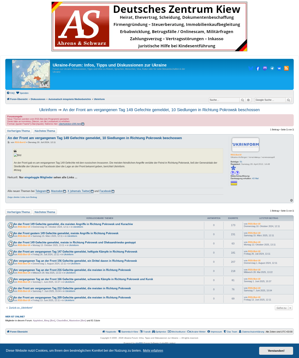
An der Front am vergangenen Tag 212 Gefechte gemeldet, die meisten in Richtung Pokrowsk (72, 288)
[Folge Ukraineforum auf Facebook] (258, 69)
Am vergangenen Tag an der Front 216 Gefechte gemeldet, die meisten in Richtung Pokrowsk (72, 270)
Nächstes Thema (45, 131)
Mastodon (57, 191)
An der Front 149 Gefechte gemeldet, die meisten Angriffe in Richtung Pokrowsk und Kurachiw (73, 224)
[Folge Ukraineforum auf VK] (279, 69)
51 (241, 162)
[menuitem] (11, 93)
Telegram (40, 191)
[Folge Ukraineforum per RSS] (286, 69)
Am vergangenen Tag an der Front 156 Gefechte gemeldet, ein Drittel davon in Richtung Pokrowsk (75, 260)
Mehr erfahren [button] (153, 350)
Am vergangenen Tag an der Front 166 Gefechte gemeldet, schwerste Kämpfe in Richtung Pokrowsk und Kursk (83, 279)
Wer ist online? (15, 316)
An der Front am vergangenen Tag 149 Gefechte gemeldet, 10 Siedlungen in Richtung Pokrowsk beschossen (161, 110)
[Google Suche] (288, 100)
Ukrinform (48, 110)
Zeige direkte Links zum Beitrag (22, 197)
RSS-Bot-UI (236, 155)
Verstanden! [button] (276, 350)
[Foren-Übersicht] (31, 74)
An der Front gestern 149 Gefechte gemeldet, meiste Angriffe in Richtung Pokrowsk (66, 233)
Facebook (105, 191)
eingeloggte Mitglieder (38, 177)
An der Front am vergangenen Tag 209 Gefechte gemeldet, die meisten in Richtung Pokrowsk (72, 297)
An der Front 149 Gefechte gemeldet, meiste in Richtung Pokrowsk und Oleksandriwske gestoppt (75, 242)
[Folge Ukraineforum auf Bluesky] (251, 69)
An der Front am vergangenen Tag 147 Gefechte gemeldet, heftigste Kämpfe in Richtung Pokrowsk (75, 251)
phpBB (138, 343)
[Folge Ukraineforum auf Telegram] (272, 69)
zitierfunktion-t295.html (70, 124)
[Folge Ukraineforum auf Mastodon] (265, 69)
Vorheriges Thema (18, 131)
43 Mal (255, 178)
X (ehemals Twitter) (79, 191)
